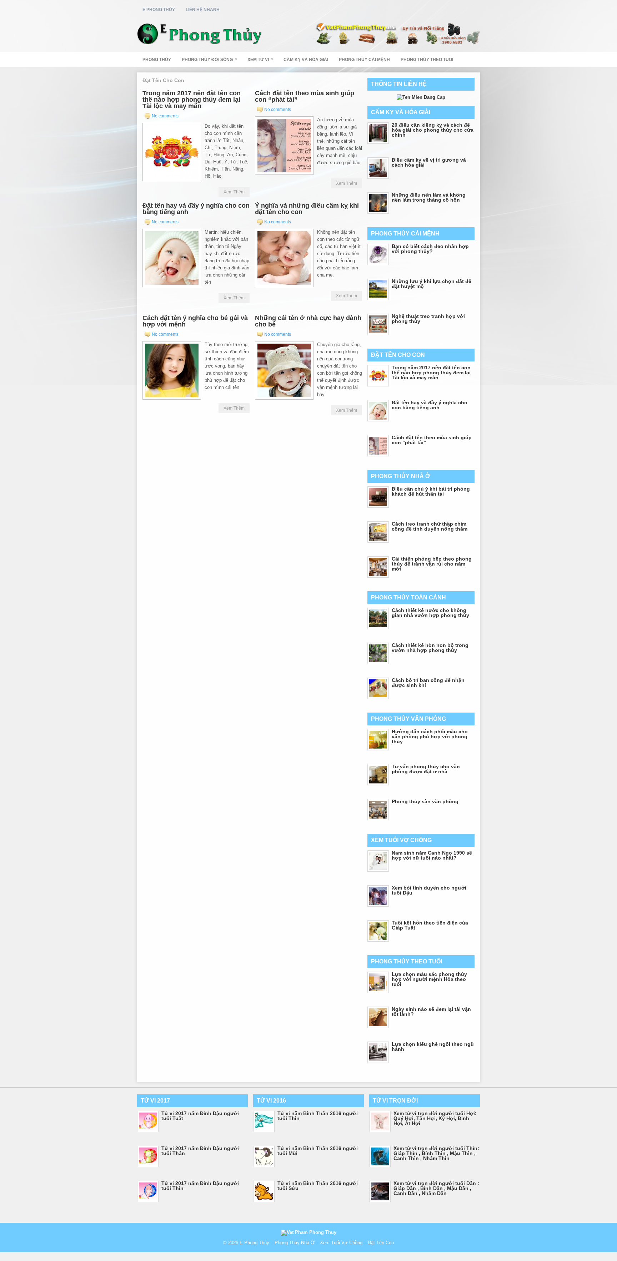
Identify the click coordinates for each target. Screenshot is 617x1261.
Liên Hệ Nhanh (203, 9)
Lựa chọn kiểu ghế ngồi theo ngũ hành (433, 1046)
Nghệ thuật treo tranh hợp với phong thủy (428, 318)
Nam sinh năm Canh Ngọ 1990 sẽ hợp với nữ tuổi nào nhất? (432, 855)
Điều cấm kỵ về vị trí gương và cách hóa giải (429, 162)
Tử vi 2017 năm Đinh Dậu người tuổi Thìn (200, 1185)
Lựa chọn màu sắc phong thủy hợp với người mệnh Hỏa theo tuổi (429, 979)
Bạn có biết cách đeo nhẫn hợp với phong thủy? (430, 248)
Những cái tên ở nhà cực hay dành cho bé (308, 321)
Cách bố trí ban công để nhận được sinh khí (428, 682)
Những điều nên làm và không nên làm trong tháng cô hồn (429, 197)
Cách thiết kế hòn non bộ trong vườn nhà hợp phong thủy (430, 647)
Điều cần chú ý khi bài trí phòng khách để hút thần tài (431, 491)
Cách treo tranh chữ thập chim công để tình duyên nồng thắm (429, 526)
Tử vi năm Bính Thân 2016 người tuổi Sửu (317, 1185)
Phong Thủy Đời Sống (209, 59)
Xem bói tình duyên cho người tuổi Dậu (429, 890)
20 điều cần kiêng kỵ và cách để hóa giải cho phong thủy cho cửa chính (432, 130)
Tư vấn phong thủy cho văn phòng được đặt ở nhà (426, 769)
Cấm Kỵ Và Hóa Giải (306, 59)
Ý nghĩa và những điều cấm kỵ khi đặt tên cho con (307, 209)
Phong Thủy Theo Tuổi (427, 59)
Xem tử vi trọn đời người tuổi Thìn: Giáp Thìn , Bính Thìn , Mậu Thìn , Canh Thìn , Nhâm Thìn (436, 1153)
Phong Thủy (156, 59)
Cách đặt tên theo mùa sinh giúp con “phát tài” (304, 96)
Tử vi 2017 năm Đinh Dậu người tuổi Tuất (200, 1115)
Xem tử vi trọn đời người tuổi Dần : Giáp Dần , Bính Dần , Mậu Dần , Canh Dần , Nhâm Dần (436, 1188)
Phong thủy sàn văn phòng (425, 801)
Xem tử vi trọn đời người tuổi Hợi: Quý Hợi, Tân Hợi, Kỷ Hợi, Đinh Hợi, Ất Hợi (435, 1118)
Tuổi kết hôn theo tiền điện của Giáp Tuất (430, 925)
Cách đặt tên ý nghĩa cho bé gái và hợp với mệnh (195, 321)
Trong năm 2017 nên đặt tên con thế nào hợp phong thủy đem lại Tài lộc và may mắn (191, 100)
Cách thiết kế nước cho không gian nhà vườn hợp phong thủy (430, 612)
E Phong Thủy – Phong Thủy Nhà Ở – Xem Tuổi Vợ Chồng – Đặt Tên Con (317, 1242)
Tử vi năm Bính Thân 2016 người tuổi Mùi (317, 1150)
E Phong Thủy (158, 9)
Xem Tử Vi (260, 59)
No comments (165, 115)
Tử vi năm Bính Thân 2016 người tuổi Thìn (317, 1115)
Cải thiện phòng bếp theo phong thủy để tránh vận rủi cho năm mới (432, 564)
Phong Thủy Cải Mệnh (364, 59)
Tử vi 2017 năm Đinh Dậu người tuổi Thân (200, 1150)
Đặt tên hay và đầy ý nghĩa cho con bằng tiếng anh (196, 209)
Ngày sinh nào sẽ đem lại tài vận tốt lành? (431, 1011)
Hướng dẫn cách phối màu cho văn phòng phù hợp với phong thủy (430, 736)
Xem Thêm (234, 191)
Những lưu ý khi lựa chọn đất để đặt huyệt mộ (431, 283)
